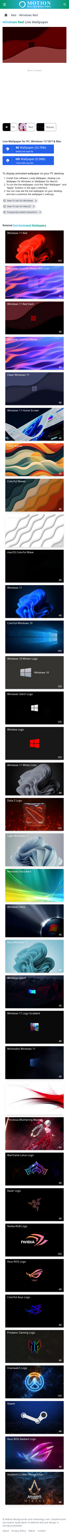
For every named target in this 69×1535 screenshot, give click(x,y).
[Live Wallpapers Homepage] (6, 15)
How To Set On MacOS (19, 206)
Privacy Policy (19, 1530)
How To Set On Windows (20, 200)
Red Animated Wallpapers (29, 225)
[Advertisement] (34, 94)
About (6, 1530)
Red (13, 15)
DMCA (31, 1530)
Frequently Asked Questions (22, 212)
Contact (42, 1530)
